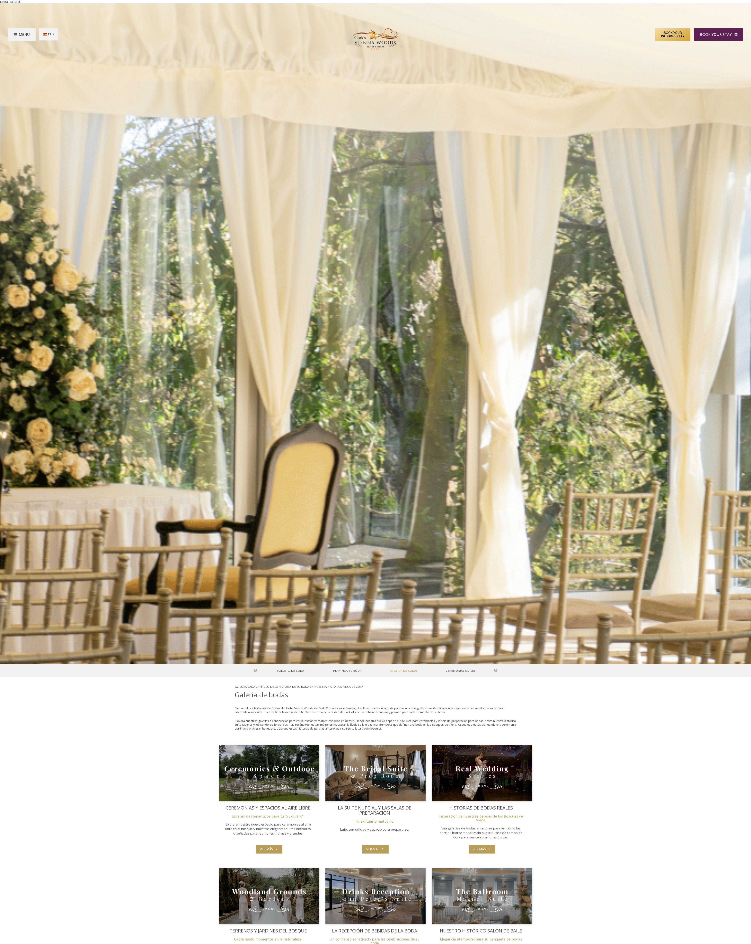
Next (496, 670)
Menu (24, 34)
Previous (255, 670)
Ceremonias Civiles (460, 670)
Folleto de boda (290, 670)
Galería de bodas (404, 670)
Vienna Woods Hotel (375, 39)
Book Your (673, 34)
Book (716, 34)
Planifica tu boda (347, 670)
